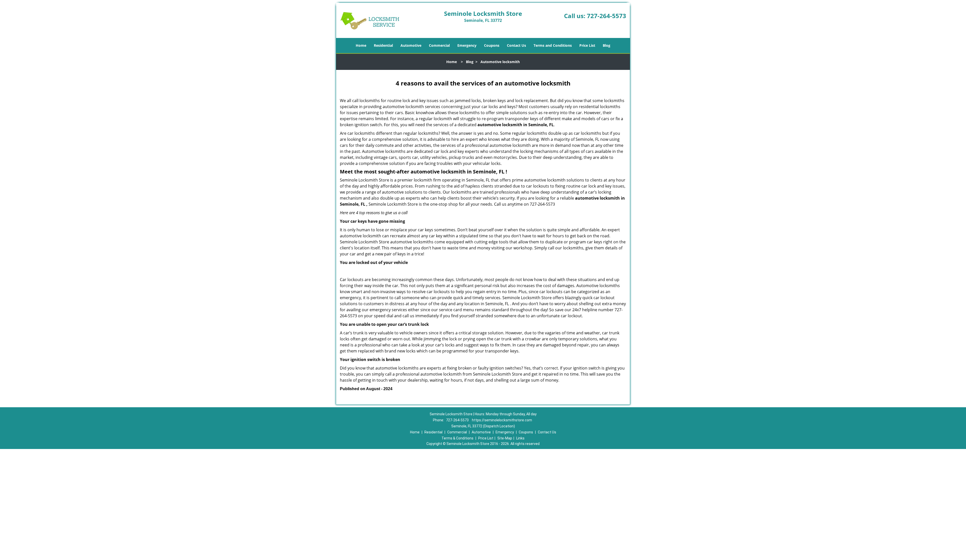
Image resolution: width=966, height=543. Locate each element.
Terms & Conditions (457, 438)
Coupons (491, 45)
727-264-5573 (606, 16)
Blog (606, 45)
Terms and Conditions (553, 45)
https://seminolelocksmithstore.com (502, 420)
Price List (587, 45)
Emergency (466, 45)
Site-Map (504, 438)
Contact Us (516, 45)
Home (361, 45)
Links (520, 438)
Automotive (410, 45)
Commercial (439, 45)
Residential (383, 45)
